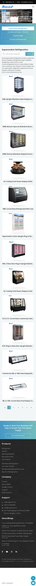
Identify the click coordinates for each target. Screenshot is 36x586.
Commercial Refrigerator (18, 39)
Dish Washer (6, 459)
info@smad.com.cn (27, 2)
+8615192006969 (10, 505)
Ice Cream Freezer (8, 466)
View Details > (18, 93)
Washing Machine (8, 454)
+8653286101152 (9, 2)
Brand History (7, 493)
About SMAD (6, 484)
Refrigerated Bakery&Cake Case (13, 469)
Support (5, 490)
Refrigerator (6, 448)
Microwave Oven (7, 457)
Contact (4, 482)
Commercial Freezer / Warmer (18, 32)
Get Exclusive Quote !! (18, 435)
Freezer (4, 451)
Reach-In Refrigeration (10, 472)
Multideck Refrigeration (10, 464)
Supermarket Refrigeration (18, 29)
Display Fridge (18, 36)
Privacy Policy (18, 561)
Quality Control (7, 487)
